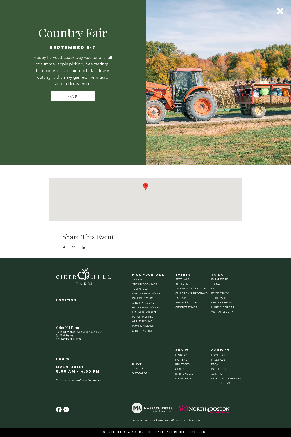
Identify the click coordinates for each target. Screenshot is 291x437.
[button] (280, 11)
